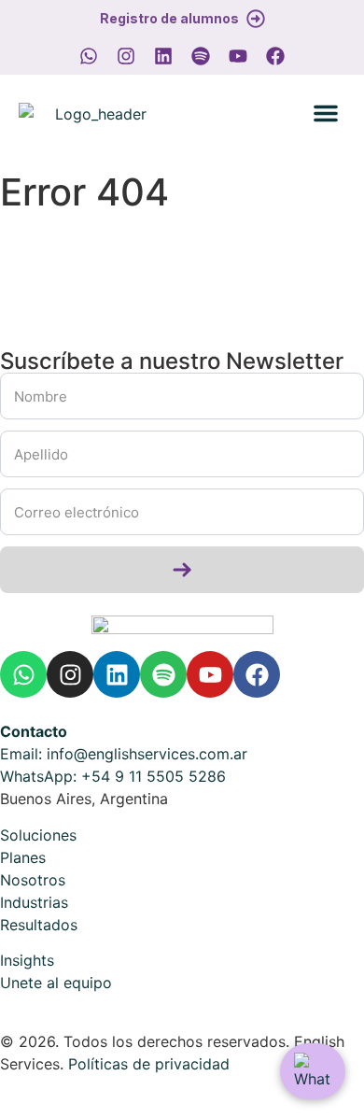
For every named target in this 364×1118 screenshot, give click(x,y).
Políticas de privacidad (149, 1063)
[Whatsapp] (88, 56)
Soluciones (40, 835)
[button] (325, 113)
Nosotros (35, 879)
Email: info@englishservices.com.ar (123, 753)
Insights (27, 960)
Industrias (34, 902)
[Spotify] (200, 56)
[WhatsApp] (312, 1071)
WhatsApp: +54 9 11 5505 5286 (113, 776)
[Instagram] (126, 56)
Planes (25, 857)
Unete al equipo (56, 982)
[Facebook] (275, 56)
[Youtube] (238, 56)
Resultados (41, 924)
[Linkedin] (163, 56)
